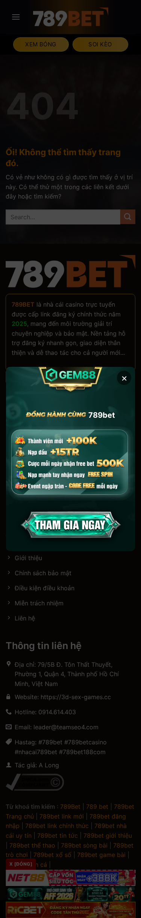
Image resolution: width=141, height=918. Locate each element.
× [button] (124, 377)
